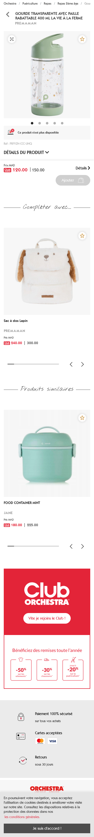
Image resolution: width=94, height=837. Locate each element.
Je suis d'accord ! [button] (47, 828)
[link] (47, 335)
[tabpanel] (47, 74)
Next (82, 364)
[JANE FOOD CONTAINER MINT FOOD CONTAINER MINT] (47, 453)
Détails (82, 168)
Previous (71, 364)
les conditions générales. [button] (22, 817)
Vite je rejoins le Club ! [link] (47, 618)
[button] (82, 39)
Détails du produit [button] (24, 152)
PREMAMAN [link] (25, 23)
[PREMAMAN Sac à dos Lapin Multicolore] (47, 271)
